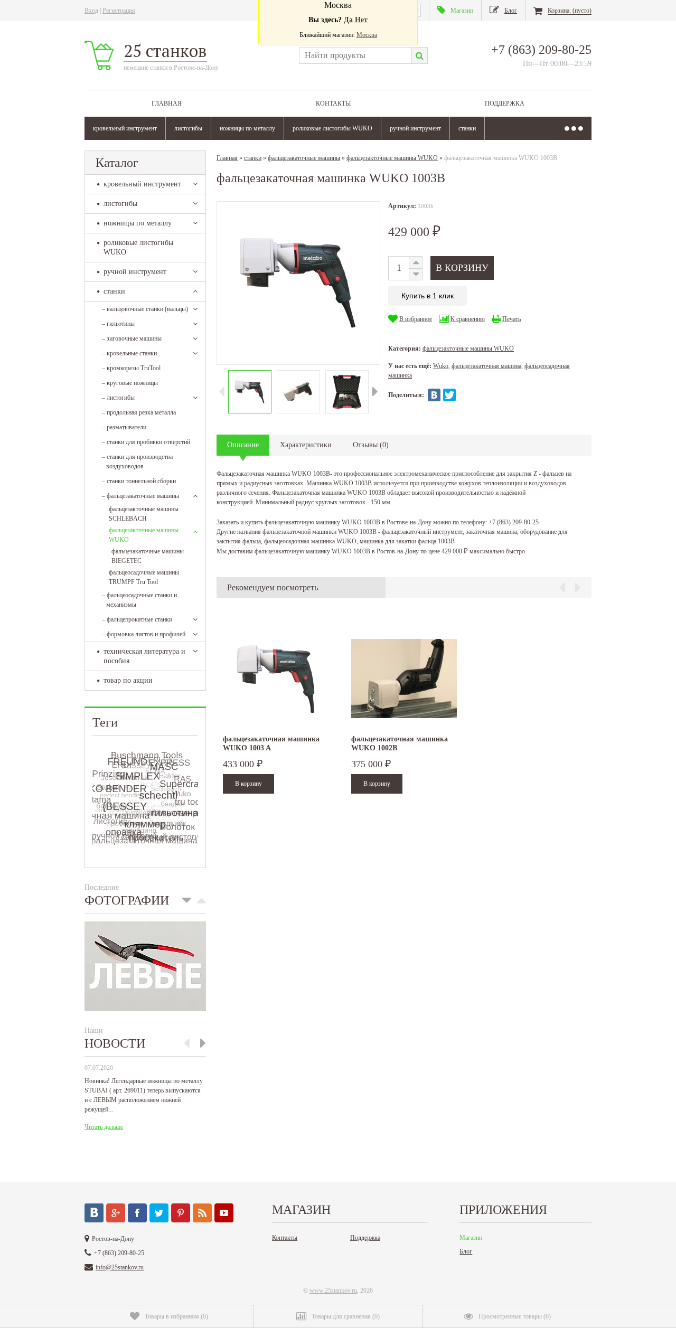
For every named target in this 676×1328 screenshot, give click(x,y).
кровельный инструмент (125, 128)
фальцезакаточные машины (140, 496)
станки (467, 128)
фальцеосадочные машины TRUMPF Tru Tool (144, 577)
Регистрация (118, 10)
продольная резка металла (139, 412)
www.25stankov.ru (333, 1290)
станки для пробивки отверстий (146, 442)
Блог (465, 1251)
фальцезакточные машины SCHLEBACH (144, 513)
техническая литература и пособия (144, 656)
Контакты (333, 103)
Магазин (470, 1237)
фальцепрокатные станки (137, 619)
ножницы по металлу (247, 128)
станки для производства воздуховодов (137, 461)
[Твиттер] (158, 1212)
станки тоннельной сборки (139, 481)
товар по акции (128, 680)
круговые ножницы (130, 383)
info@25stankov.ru (120, 1267)
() (176, 1316)
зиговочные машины (132, 338)
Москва (366, 35)
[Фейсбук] (137, 1212)
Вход (91, 10)
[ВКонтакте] (434, 395)
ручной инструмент (415, 128)
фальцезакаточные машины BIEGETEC (147, 556)
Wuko (440, 366)
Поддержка (504, 103)
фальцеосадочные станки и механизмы (139, 599)
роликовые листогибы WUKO (332, 128)
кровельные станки (129, 353)
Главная (167, 103)
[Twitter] (449, 395)
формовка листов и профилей (143, 634)
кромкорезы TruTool (131, 368)
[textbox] (355, 55)
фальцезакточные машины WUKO (144, 534)
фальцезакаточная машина (486, 366)
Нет (361, 20)
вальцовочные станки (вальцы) (145, 309)
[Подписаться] (202, 1212)
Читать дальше (103, 1127)
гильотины (118, 323)
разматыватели (124, 427)
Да (348, 20)
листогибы (188, 128)
